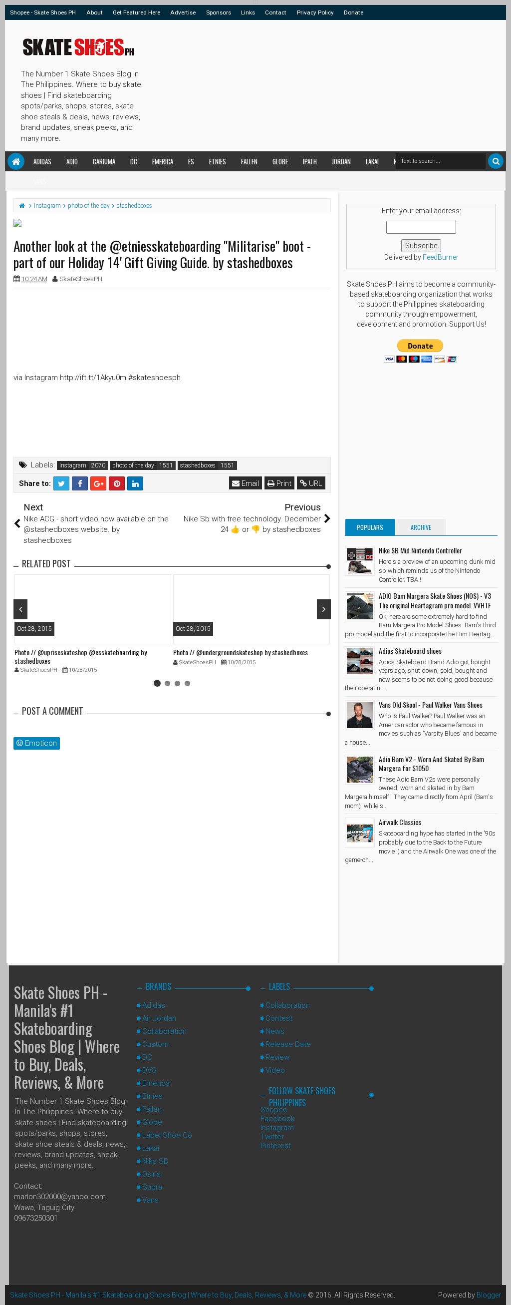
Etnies (217, 161)
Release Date (288, 1044)
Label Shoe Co (167, 1135)
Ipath (310, 161)
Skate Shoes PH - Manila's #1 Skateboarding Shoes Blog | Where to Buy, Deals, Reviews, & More (67, 1037)
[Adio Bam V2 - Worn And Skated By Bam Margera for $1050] (360, 770)
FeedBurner (441, 257)
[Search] (496, 161)
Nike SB (155, 1161)
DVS (149, 1070)
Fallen (249, 161)
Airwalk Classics (400, 822)
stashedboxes (198, 465)
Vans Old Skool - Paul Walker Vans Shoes (431, 704)
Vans (39, 181)
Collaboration (164, 1031)
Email (249, 483)
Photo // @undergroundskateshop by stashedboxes (240, 652)
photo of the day (133, 465)
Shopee (273, 1109)
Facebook (277, 1118)
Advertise (183, 12)
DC (133, 161)
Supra (152, 1187)
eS (191, 161)
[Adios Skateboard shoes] (360, 661)
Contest (278, 1018)
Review (277, 1057)
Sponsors (218, 12)
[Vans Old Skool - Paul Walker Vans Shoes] (360, 715)
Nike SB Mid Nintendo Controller (420, 550)
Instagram (72, 465)
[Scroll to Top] (499, 1288)
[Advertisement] (324, 83)
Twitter (272, 1136)
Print (282, 483)
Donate (353, 12)
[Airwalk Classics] (360, 833)
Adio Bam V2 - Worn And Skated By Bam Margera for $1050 (431, 763)
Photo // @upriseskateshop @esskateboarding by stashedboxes (80, 656)
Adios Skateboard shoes (410, 650)
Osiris (151, 1174)
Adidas (42, 161)
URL (314, 483)
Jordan (341, 161)
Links (248, 12)
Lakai (372, 161)
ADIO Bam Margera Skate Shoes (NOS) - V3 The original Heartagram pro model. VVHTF (435, 600)
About (94, 12)
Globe (280, 161)
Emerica (162, 161)
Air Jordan (159, 1018)
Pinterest (275, 1145)
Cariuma (104, 161)
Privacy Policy (315, 12)
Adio (72, 161)
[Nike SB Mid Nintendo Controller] (360, 561)
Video (275, 1070)
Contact (275, 12)
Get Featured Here (136, 12)
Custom (155, 1044)
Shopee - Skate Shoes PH (43, 12)
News (274, 1031)
